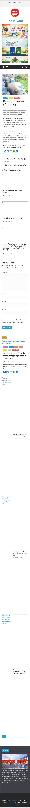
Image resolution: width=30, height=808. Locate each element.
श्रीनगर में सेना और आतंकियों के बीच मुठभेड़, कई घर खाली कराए (15, 160)
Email (4, 301)
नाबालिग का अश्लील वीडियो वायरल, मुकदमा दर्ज (13, 191)
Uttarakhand (17, 97)
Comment (5, 272)
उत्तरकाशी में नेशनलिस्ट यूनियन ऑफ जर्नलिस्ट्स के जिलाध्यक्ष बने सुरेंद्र (20, 435)
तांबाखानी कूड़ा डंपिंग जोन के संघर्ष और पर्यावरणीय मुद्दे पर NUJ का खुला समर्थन (20, 553)
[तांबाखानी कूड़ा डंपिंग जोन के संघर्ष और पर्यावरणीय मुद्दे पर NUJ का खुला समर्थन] (7, 555)
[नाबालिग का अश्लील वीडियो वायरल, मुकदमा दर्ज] (15, 175)
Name (4, 294)
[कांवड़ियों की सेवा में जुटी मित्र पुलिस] (15, 202)
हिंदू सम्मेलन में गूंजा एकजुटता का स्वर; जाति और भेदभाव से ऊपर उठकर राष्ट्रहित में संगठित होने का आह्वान (19, 672)
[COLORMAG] (15, 754)
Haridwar (6, 97)
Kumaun (20, 346)
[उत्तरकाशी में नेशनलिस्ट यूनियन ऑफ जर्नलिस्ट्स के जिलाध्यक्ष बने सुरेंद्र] (7, 436)
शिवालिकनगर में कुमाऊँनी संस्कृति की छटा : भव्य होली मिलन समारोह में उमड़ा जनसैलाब (14, 356)
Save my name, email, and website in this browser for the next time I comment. (13, 321)
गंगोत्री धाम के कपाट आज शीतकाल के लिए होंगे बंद (15, 165)
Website (4, 309)
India (16, 346)
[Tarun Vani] (3, 67)
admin (15, 108)
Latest (11, 97)
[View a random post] (26, 67)
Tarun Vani (15, 21)
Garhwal (5, 346)
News (9, 349)
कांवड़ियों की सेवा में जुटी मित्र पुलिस (13, 218)
